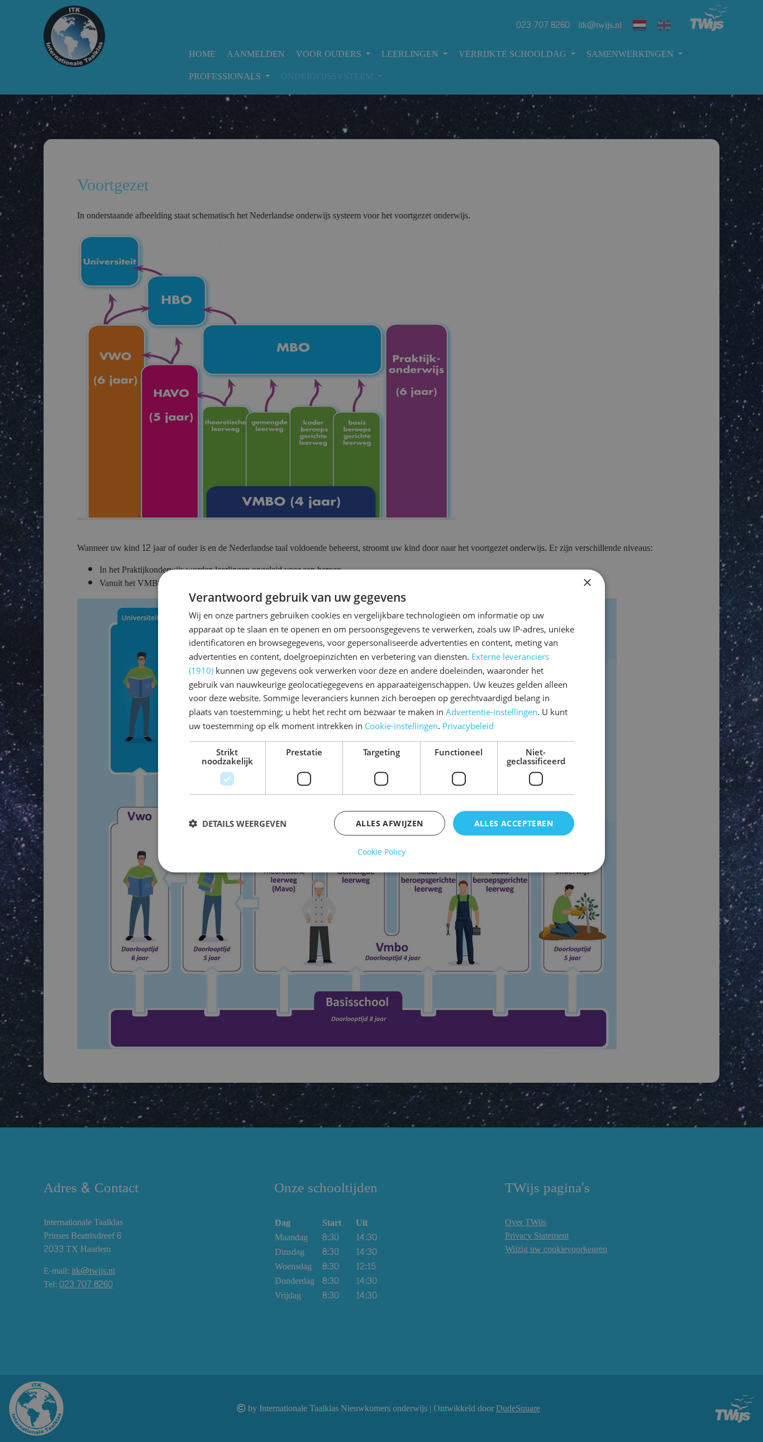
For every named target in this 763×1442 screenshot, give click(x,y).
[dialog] (381, 721)
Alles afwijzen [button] (389, 822)
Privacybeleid (468, 725)
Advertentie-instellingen (491, 711)
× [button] (587, 582)
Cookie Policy (381, 852)
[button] (238, 823)
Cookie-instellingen (401, 725)
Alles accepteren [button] (513, 822)
